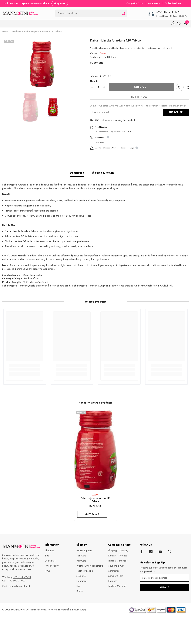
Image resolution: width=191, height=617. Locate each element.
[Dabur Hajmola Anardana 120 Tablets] (95, 450)
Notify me (92, 514)
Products (16, 31)
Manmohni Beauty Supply (73, 609)
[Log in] (173, 23)
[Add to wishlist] (180, 87)
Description (77, 173)
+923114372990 (22, 577)
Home (5, 31)
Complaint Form (134, 3)
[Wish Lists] (179, 23)
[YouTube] (160, 551)
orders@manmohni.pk (19, 586)
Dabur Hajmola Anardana (17, 231)
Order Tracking (173, 3)
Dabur (103, 53)
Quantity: (95, 81)
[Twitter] (169, 551)
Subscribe (176, 112)
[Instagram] (150, 551)
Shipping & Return (102, 173)
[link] (24, 369)
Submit (164, 587)
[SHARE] (186, 87)
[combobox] (87, 13)
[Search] (91, 13)
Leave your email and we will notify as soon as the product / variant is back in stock (138, 105)
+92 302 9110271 (17, 580)
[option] (41, 64)
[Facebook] (141, 551)
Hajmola (22, 255)
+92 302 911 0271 (168, 12)
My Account (154, 3)
